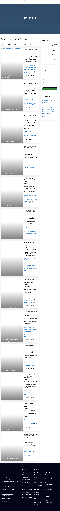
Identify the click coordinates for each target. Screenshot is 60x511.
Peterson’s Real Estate (30, 75)
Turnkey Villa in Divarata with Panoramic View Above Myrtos (31, 212)
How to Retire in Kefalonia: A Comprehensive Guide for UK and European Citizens (49, 115)
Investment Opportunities (29, 71)
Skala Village (27, 451)
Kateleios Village (13, 141)
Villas (32, 72)
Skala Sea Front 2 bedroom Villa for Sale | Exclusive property (30, 436)
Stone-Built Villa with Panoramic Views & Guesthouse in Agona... (29, 281)
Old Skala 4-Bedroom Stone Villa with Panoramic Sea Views (30, 83)
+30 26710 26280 (48, 502)
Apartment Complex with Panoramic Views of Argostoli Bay (30, 376)
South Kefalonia (6, 141)
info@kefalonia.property (50, 504)
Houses (35, 69)
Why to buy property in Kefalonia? (48, 107)
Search (50, 88)
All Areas (44, 76)
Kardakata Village (13, 173)
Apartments (26, 69)
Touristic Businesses (28, 169)
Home (2, 36)
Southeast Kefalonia (7, 109)
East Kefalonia (6, 75)
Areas (25, 44)
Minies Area (12, 370)
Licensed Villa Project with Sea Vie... (54, 58)
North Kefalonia (6, 237)
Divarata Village (13, 237)
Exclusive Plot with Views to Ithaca (54, 44)
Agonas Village (13, 307)
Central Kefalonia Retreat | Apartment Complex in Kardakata (30, 148)
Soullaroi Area (18, 274)
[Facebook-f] (2, 501)
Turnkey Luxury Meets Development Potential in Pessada (30, 180)
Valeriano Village (5, 341)
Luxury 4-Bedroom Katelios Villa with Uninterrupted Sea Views (30, 115)
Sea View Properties (28, 103)
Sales (35, 72)
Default (30, 44)
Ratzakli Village (5, 429)
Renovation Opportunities (29, 231)
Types (3, 44)
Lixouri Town (12, 274)
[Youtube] (4, 501)
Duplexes (31, 69)
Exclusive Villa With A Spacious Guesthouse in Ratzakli (29, 405)
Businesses (31, 262)
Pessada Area (13, 205)
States (15, 44)
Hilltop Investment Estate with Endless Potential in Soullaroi (30, 244)
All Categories (45, 70)
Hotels (25, 331)
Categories (9, 44)
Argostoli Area (13, 399)
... (24, 96)
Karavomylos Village (13, 75)
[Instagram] (6, 501)
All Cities (44, 73)
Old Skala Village (15, 109)
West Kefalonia (6, 173)
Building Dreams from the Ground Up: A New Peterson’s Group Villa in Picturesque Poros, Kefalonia (49, 101)
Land (31, 199)
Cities (20, 44)
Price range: (44, 85)
